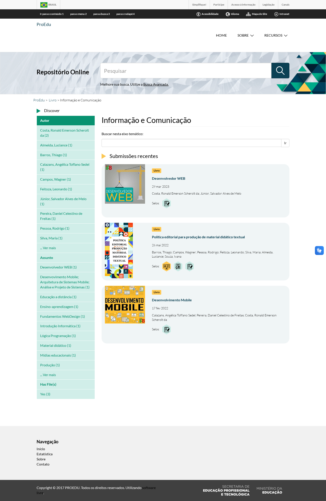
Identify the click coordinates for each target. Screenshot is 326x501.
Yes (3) (45, 394)
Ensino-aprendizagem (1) (59, 306)
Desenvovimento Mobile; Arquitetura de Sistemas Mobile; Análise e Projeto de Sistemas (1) (65, 282)
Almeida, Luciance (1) (56, 145)
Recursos (273, 35)
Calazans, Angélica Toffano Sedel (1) (64, 167)
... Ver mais (48, 248)
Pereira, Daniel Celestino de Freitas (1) (61, 216)
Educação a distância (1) (58, 297)
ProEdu (44, 24)
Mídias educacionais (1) (58, 355)
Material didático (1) (55, 345)
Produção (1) (50, 365)
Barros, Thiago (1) (53, 155)
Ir (285, 143)
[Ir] (280, 70)
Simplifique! (199, 4)
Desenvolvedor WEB (168, 178)
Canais (285, 4)
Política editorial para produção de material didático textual (198, 237)
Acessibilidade (210, 14)
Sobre (243, 35)
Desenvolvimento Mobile (172, 300)
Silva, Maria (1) (51, 238)
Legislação (269, 4)
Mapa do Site (259, 14)
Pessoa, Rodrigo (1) (54, 228)
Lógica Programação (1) (58, 335)
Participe (218, 4)
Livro (53, 100)
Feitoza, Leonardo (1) (56, 189)
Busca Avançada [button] (155, 84)
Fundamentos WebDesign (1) (62, 316)
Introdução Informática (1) (60, 326)
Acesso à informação (243, 4)
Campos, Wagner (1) (55, 179)
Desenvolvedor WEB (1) (58, 267)
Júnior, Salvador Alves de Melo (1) (63, 201)
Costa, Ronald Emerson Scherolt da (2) (64, 132)
